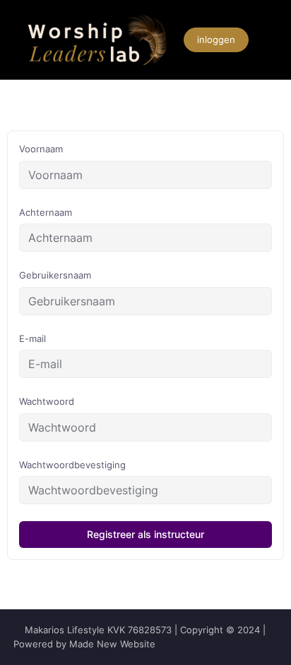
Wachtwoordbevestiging (72, 464)
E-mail (32, 338)
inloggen (216, 39)
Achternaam (45, 212)
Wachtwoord (46, 401)
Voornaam (41, 148)
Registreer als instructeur (145, 534)
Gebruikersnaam (55, 275)
